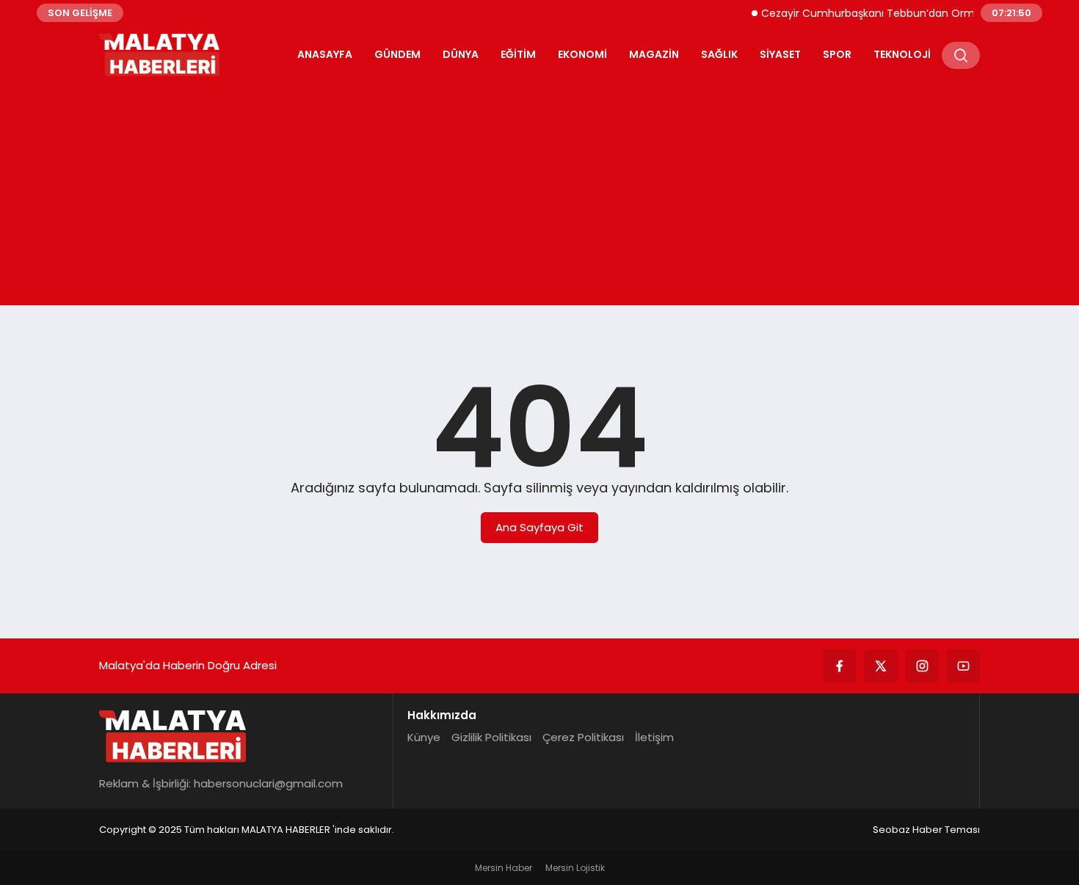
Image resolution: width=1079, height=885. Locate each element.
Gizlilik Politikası (491, 737)
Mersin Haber (503, 868)
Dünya (461, 54)
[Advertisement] (539, 188)
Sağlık (719, 54)
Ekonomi (582, 54)
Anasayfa (324, 54)
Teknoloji (902, 54)
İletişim (654, 737)
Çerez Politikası (583, 737)
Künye (423, 737)
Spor (837, 54)
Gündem (397, 54)
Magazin (654, 54)
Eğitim (518, 54)
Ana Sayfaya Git (539, 527)
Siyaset (780, 54)
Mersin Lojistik (575, 868)
